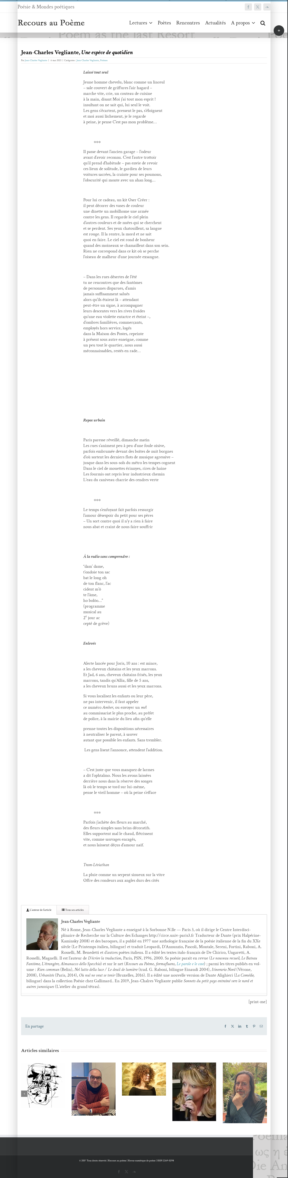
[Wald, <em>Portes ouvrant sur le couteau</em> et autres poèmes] (43, 1085)
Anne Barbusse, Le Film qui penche (137, 1071)
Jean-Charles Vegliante (36, 60)
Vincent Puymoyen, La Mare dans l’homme (87, 1078)
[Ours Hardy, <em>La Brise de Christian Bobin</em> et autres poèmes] (245, 1093)
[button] (262, 22)
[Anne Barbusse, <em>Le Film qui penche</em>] (144, 1079)
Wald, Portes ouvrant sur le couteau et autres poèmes (37, 1074)
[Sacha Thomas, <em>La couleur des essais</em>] (194, 1092)
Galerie (49, 1074)
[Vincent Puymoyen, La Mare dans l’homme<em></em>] (93, 1089)
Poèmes (104, 60)
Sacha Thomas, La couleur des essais (188, 1084)
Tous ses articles (74, 910)
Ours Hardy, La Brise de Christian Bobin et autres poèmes (238, 1082)
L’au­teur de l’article (40, 910)
